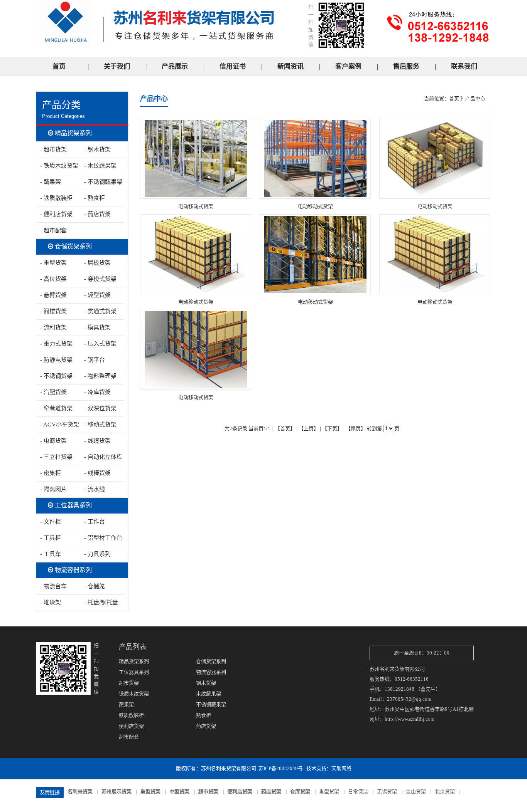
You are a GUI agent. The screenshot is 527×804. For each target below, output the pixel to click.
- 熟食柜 (94, 198)
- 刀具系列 (97, 554)
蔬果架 (126, 704)
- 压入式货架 (100, 344)
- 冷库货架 (97, 392)
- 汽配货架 (53, 392)
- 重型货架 (53, 263)
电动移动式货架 (195, 206)
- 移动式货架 (100, 424)
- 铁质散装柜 (56, 198)
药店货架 (206, 726)
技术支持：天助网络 (328, 768)
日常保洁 (358, 791)
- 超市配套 (53, 230)
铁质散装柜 (131, 715)
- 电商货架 (53, 441)
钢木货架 (206, 683)
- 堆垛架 (50, 602)
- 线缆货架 (97, 441)
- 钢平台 (94, 360)
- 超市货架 (53, 149)
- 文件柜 (50, 522)
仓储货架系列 (72, 246)
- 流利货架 (53, 327)
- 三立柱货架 (56, 457)
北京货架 (445, 791)
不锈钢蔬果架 (211, 704)
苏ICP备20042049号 (280, 768)
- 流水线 (94, 489)
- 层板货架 (97, 263)
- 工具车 (50, 554)
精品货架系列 (72, 133)
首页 (454, 98)
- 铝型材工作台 (103, 538)
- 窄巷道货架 (56, 408)
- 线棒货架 (97, 473)
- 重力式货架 (56, 344)
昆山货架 (416, 791)
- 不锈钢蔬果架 (103, 182)
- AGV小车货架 (59, 424)
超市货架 (129, 683)
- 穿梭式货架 (100, 279)
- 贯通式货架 (100, 311)
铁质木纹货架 (134, 694)
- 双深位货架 (100, 408)
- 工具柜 (50, 538)
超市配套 (129, 737)
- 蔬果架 (50, 182)
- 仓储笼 (94, 586)
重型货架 (329, 791)
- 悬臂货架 (53, 295)
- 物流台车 (53, 586)
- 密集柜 (50, 473)
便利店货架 (131, 726)
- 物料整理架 (100, 376)
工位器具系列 (72, 505)
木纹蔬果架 (208, 694)
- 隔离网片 (53, 489)
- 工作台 (94, 522)
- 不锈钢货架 (56, 376)
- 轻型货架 (97, 295)
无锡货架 (387, 791)
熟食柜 (203, 715)
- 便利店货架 (56, 214)
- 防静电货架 (56, 360)
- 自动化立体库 (103, 457)
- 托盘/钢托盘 (101, 602)
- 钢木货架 (97, 149)
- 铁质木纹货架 (59, 166)
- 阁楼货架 (53, 311)
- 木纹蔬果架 (100, 166)
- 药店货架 (97, 214)
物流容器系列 (72, 570)
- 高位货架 (53, 279)
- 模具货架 (97, 327)
